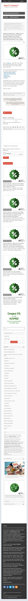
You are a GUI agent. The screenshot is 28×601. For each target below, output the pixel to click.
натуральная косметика (10, 443)
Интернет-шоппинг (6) (8, 415)
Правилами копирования (12, 597)
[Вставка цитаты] (6, 129)
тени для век (6, 449)
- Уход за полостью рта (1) (9, 400)
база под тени (12, 439)
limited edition (12, 436)
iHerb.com (6, 93)
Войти (23, 1)
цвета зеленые (17, 450)
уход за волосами (14, 449)
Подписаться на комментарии (11, 145)
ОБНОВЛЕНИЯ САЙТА (8, 333)
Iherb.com (9, 62)
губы (20, 439)
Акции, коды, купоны (7, 181)
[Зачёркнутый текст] (10, 127)
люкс (22, 441)
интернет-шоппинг (13, 440)
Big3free (6, 434)
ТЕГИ (5, 432)
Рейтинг (5, 1)
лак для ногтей (14, 441)
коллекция (7, 441)
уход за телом (10, 450)
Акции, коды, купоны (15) (9, 349)
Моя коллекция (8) (7, 410)
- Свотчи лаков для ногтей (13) (10, 393)
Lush (18, 436)
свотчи (6, 447)
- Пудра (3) (6, 360)
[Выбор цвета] (23, 127)
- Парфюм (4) (6, 405)
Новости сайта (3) (7, 425)
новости (20, 443)
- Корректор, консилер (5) (9, 363)
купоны (12, 93)
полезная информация (18, 93)
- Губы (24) (6, 378)
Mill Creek (6, 77)
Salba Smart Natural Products (9, 72)
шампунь (6, 453)
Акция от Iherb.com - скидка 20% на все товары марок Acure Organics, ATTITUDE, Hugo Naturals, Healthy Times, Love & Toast (13, 99)
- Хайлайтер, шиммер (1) (9, 368)
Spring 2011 (11, 437)
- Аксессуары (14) (7, 408)
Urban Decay (16, 437)
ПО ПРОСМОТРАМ (7, 458)
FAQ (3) (5, 428)
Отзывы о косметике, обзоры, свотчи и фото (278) (13, 355)
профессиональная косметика (12, 446)
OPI (7, 437)
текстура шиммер (19, 447)
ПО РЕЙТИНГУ (6, 501)
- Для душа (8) (7, 398)
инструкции (6, 440)
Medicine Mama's (7, 76)
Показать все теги (8, 454)
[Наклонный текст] (6, 127)
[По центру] (15, 127)
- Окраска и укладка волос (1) (10, 385)
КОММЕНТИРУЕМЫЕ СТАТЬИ (9, 504)
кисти (18, 440)
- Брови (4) (6, 375)
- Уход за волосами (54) (9, 383)
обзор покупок (7, 444)
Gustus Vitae (6, 75)
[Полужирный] (4, 127)
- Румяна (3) (6, 365)
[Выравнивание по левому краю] (13, 127)
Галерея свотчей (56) (8, 423)
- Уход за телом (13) (8, 395)
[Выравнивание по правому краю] (17, 127)
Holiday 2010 (18, 434)
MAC (20, 436)
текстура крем (12, 447)
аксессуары (6, 439)
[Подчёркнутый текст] (8, 127)
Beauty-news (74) (7, 418)
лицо (20, 441)
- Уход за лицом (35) (8, 380)
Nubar (5, 437)
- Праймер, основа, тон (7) (9, 358)
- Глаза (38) (6, 373)
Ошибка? (22, 40)
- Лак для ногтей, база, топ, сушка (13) (12, 390)
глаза (17, 439)
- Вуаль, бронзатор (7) (8, 370)
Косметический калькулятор (11, 13)
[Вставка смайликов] (20, 127)
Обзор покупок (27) (8, 413)
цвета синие (10, 451)
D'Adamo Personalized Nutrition (10, 73)
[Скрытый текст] (4, 129)
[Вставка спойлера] (11, 129)
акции (10, 93)
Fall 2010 (13, 434)
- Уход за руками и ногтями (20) (10, 388)
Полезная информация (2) (9, 351)
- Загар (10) (6, 403)
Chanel (9, 434)
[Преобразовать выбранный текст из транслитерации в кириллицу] (9, 129)
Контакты (9, 1)
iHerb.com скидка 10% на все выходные (11, 271)
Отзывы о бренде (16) (8, 420)
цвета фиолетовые (17, 451)
